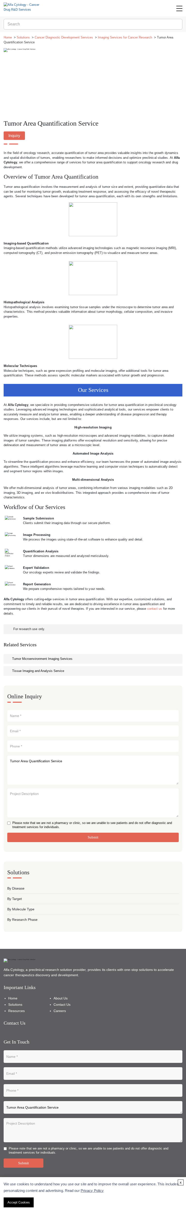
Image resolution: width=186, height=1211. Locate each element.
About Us (61, 998)
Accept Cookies (19, 1202)
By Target (14, 899)
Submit (93, 837)
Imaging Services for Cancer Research (125, 37)
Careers (60, 1011)
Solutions (23, 37)
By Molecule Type (20, 909)
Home (8, 37)
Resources (16, 1011)
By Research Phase (22, 920)
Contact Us (62, 1004)
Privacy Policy (92, 1190)
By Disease (15, 888)
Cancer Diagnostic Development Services (64, 37)
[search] (178, 24)
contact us (154, 608)
